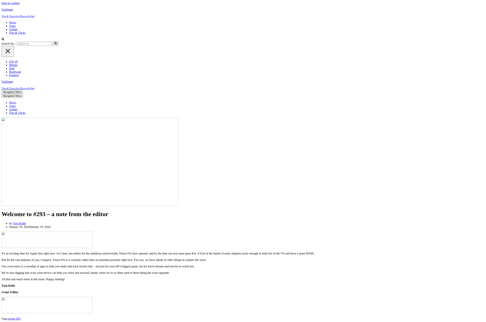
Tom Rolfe (19, 223)
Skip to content (11, 3)
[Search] (3, 39)
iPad (11, 68)
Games (13, 29)
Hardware (15, 71)
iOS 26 (13, 61)
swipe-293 (14, 318)
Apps (12, 26)
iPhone (13, 65)
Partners (14, 75)
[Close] (8, 51)
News (12, 22)
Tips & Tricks (17, 32)
